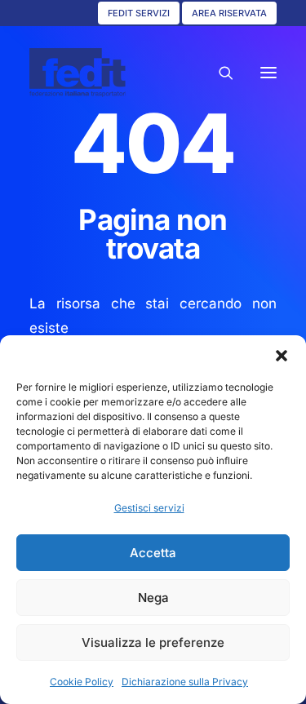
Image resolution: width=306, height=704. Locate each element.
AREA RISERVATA (229, 13)
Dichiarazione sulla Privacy (185, 681)
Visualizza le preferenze (153, 642)
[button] (281, 356)
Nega (153, 597)
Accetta (153, 552)
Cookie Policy (81, 681)
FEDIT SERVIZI (139, 13)
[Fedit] (77, 72)
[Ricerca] (218, 72)
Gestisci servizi (149, 508)
